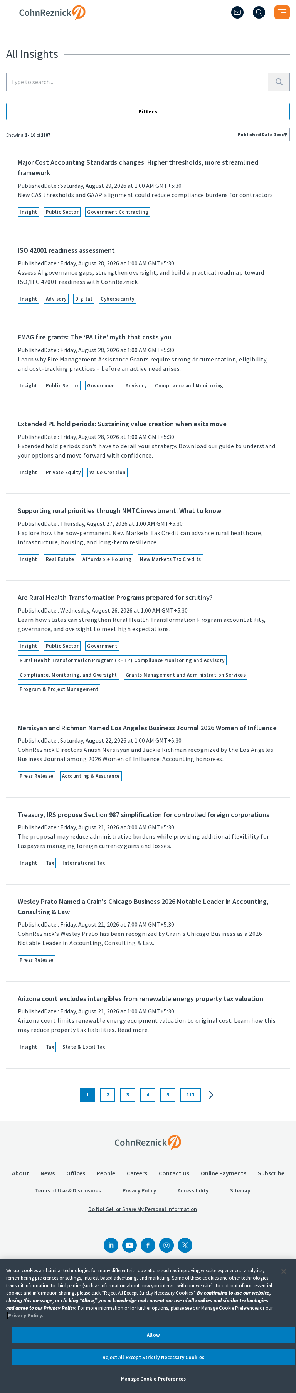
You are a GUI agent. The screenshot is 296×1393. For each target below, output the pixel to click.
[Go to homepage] (148, 1142)
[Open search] (259, 12)
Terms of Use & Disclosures (68, 1190)
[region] (148, 1326)
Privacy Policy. (25, 1315)
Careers (137, 1173)
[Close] (283, 1271)
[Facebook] (148, 1245)
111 (191, 1094)
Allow (153, 1335)
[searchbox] (137, 82)
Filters (148, 111)
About (20, 1173)
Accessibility (193, 1190)
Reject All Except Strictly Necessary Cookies (153, 1357)
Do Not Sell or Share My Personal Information (142, 1209)
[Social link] (111, 1245)
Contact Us (174, 1173)
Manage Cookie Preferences (153, 1379)
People (106, 1173)
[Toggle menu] (282, 12)
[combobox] (262, 134)
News (47, 1173)
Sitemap (240, 1190)
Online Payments (223, 1173)
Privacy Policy (139, 1190)
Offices (75, 1173)
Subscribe (271, 1173)
